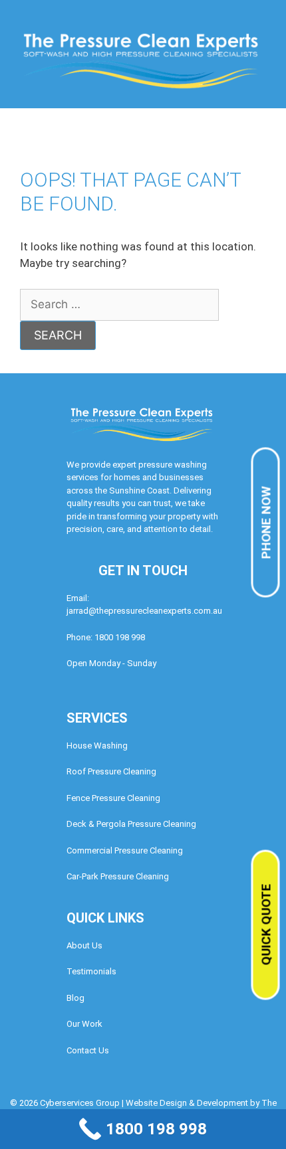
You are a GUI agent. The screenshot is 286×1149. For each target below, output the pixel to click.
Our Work (84, 1024)
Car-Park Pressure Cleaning (118, 876)
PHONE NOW (266, 522)
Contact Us (88, 1050)
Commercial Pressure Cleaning (125, 850)
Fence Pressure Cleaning (113, 798)
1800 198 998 (119, 637)
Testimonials (91, 971)
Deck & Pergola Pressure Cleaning (131, 824)
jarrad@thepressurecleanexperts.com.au (144, 611)
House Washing (97, 746)
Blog (75, 998)
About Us (84, 945)
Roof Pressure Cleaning (111, 771)
